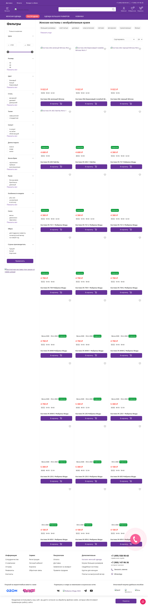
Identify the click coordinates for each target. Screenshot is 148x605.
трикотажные (125, 28)
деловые (75, 28)
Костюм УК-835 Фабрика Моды (123, 476)
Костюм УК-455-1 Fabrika (86, 162)
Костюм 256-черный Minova (122, 99)
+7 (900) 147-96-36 (137, 3)
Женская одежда (13, 16)
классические (88, 28)
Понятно (126, 601)
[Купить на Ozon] (12, 590)
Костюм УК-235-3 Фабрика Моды (89, 476)
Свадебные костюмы (90, 567)
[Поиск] (113, 9)
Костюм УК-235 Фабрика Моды (88, 414)
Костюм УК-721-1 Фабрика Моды (54, 225)
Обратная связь (35, 570)
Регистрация (34, 559)
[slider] (8, 52)
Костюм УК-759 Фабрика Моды (53, 288)
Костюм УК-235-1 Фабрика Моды (124, 414)
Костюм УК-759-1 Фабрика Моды (89, 288)
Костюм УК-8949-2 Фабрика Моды (124, 351)
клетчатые (64, 28)
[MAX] (72, 590)
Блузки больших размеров (92, 563)
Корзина (32, 567)
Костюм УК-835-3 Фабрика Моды (124, 539)
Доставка (9, 3)
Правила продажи (60, 570)
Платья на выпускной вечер (93, 574)
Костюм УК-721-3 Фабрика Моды (124, 225)
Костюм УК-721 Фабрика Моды (123, 162)
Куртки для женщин (90, 570)
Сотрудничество (11, 559)
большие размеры (48, 28)
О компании (10, 563)
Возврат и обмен (32, 3)
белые (137, 28)
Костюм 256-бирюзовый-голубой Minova (92, 99)
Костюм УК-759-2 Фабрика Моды (124, 288)
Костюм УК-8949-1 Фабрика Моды (89, 351)
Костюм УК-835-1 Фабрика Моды (54, 539)
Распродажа (32, 16)
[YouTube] (91, 590)
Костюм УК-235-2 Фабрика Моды (54, 476)
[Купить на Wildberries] (29, 590)
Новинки (79, 16)
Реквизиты (9, 570)
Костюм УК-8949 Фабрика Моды (54, 351)
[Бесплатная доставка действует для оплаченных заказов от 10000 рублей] (20, 270)
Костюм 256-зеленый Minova (52, 99)
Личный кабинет (36, 563)
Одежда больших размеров (56, 16)
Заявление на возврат (62, 567)
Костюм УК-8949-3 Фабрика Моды (54, 414)
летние (101, 28)
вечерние (112, 28)
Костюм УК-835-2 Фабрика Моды (89, 539)
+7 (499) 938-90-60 (122, 3)
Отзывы (8, 567)
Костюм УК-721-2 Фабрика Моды (89, 225)
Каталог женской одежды (92, 559)
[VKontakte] (58, 590)
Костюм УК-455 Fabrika (50, 162)
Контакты (9, 574)
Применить (20, 261)
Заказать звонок (120, 569)
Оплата (19, 3)
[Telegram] (85, 590)
